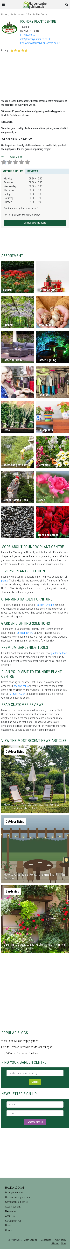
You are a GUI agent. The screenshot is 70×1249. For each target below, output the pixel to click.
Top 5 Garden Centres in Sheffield (20, 1053)
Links (63, 1243)
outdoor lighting (25, 632)
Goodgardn (46, 1240)
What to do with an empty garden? (20, 1041)
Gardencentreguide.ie (16, 1201)
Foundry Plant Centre (37, 14)
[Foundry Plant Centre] (9, 28)
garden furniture (45, 604)
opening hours (21, 686)
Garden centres (17, 14)
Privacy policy (60, 1240)
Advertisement (13, 1206)
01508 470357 (27, 35)
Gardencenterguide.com (17, 1197)
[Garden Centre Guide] (35, 4)
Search (35, 1081)
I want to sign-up (35, 1122)
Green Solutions (31, 1240)
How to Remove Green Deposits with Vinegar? (27, 1047)
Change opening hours (35, 222)
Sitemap (55, 1243)
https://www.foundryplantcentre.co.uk (40, 43)
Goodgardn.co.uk (14, 1192)
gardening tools (59, 653)
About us (10, 1216)
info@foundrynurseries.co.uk (35, 39)
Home (4, 14)
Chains (8, 1230)
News (8, 1225)
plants (4, 580)
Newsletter (10, 1211)
